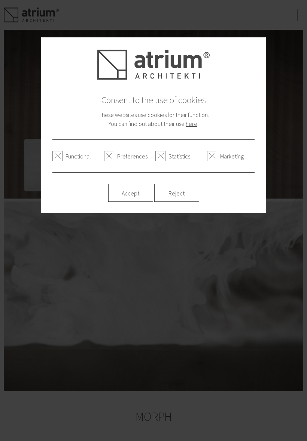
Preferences (132, 156)
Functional (78, 156)
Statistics (179, 156)
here (191, 123)
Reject (176, 193)
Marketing (232, 156)
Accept (130, 193)
